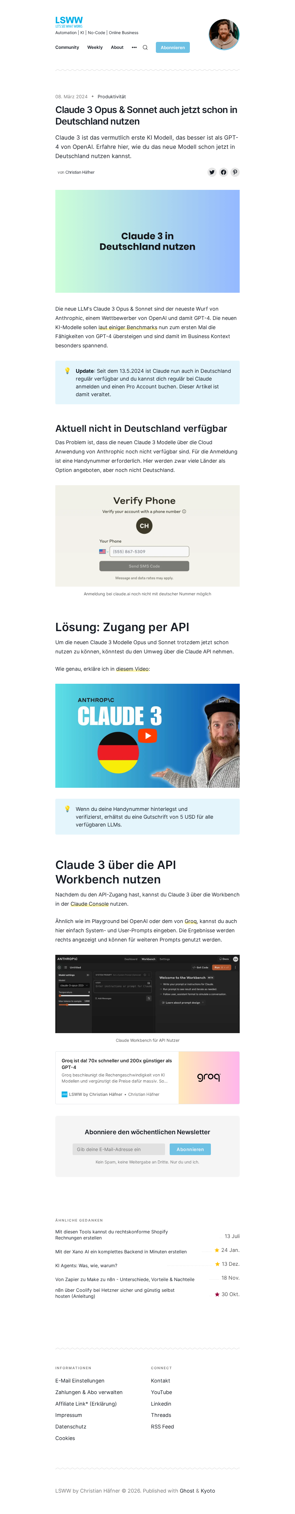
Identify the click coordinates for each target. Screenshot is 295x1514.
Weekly (95, 47)
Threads (161, 1415)
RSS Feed (162, 1427)
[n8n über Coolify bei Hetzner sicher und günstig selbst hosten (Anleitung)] (147, 1293)
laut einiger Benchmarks (128, 327)
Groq (191, 921)
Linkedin (161, 1404)
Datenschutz (70, 1427)
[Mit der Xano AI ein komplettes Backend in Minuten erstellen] (147, 1250)
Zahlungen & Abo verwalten (89, 1392)
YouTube (161, 1392)
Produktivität (112, 96)
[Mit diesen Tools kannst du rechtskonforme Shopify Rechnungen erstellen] (147, 1234)
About (117, 47)
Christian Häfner (79, 172)
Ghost (187, 1491)
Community (67, 47)
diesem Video (132, 669)
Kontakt (160, 1381)
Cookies (65, 1438)
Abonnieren (173, 47)
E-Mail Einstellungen (80, 1381)
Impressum (68, 1415)
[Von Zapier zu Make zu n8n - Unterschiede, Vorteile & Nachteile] (147, 1278)
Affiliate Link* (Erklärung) (86, 1404)
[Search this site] (145, 47)
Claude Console (90, 904)
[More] (134, 47)
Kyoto (208, 1491)
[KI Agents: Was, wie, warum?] (147, 1264)
